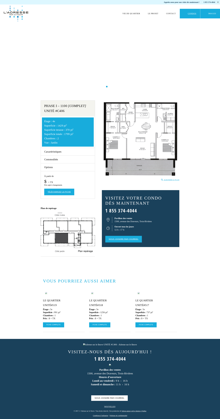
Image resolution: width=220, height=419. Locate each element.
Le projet (153, 14)
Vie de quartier (131, 14)
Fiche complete (53, 325)
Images (212, 14)
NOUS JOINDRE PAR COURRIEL (123, 239)
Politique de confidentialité (118, 415)
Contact (171, 14)
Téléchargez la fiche (59, 192)
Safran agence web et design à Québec (134, 411)
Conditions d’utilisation (100, 415)
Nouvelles (109, 407)
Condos (192, 14)
